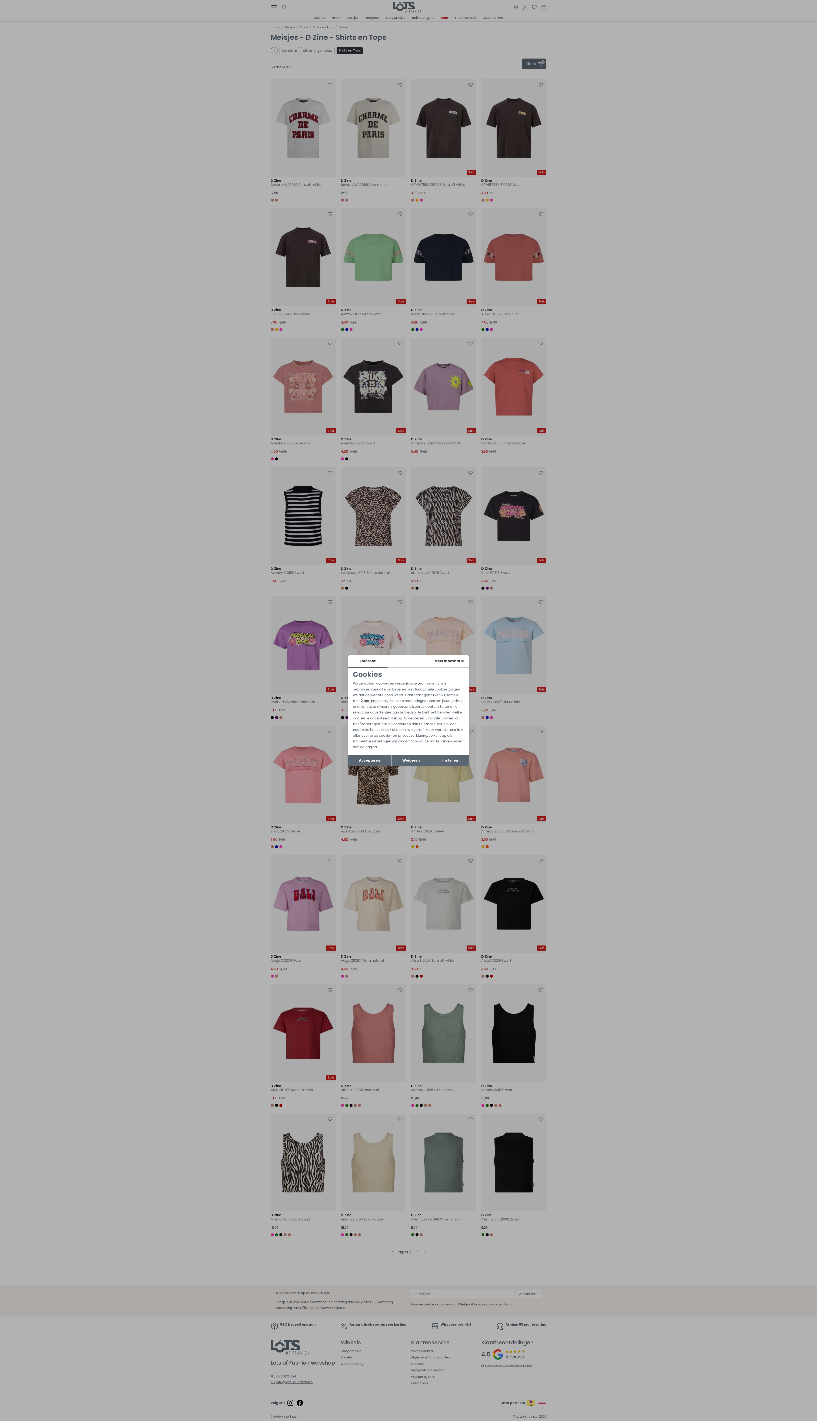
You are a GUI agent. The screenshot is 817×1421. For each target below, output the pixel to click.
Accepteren (369, 760)
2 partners (370, 700)
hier (460, 729)
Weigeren (411, 760)
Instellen (450, 760)
